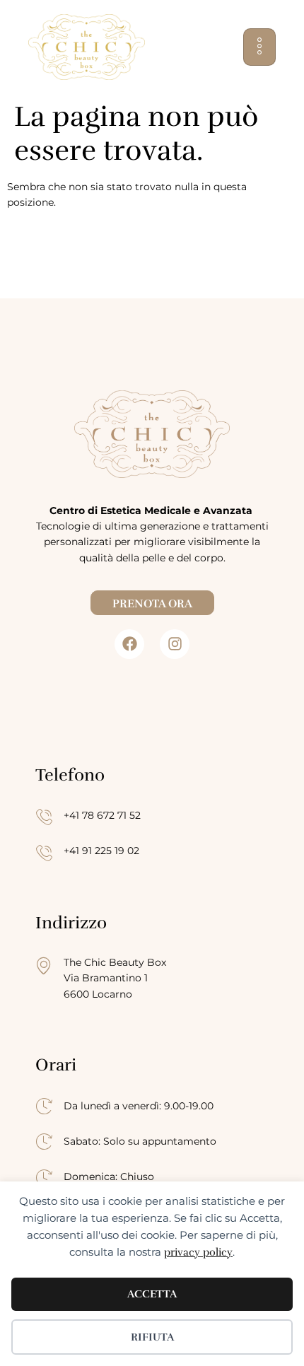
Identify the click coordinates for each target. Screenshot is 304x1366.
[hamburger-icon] (259, 47)
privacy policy (198, 1252)
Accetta (152, 1294)
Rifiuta (152, 1337)
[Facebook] (129, 644)
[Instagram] (174, 644)
